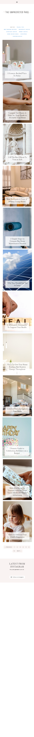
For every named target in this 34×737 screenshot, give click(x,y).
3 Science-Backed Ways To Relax (17, 74)
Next (19, 550)
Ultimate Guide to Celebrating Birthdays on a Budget (17, 450)
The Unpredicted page (17, 12)
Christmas (23, 34)
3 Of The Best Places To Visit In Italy (17, 158)
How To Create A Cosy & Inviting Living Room (17, 200)
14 (14, 550)
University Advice (24, 29)
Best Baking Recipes (10, 29)
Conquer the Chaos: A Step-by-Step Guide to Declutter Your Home (17, 115)
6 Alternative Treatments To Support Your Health (17, 326)
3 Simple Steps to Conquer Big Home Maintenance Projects (17, 241)
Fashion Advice (17, 36)
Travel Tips (20, 27)
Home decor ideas (12, 34)
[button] (17, 2)
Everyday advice (11, 31)
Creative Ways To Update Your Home (17, 410)
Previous (8, 547)
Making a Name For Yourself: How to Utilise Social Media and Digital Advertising (17, 491)
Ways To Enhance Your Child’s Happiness (17, 536)
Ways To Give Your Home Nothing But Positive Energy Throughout (17, 366)
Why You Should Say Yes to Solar (17, 284)
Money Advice (23, 31)
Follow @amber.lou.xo (17, 569)
